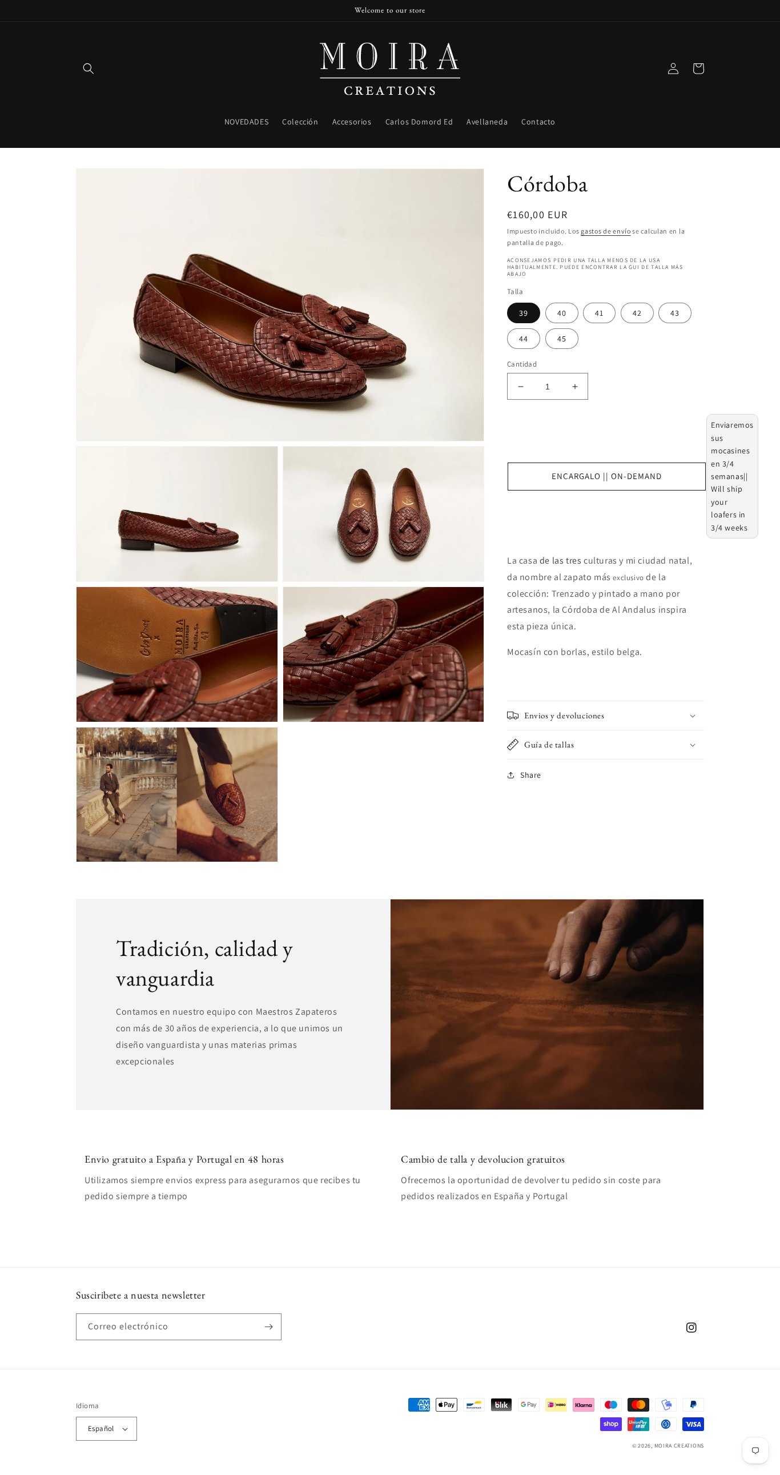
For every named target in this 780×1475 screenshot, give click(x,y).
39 (523, 313)
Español (101, 1428)
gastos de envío (606, 231)
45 (561, 338)
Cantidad (522, 364)
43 (675, 313)
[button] (88, 68)
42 (637, 313)
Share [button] (530, 775)
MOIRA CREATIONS (679, 1445)
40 (561, 313)
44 (523, 338)
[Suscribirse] (268, 1326)
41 (599, 313)
